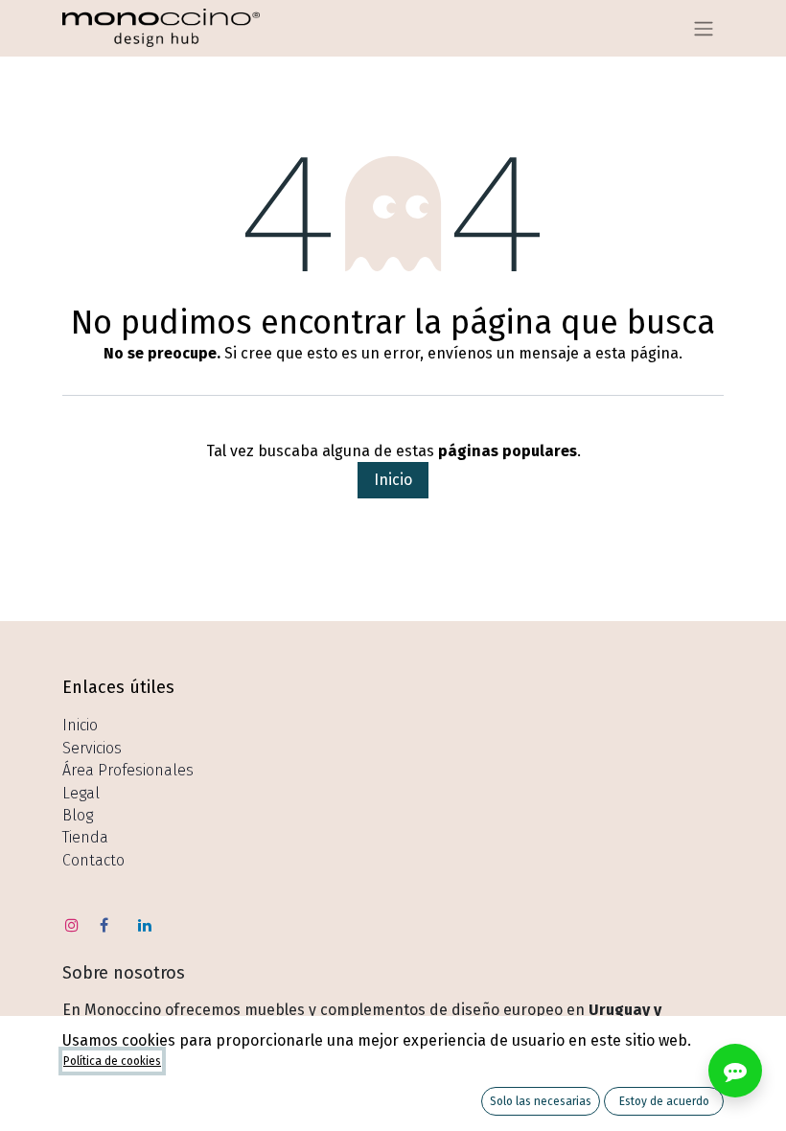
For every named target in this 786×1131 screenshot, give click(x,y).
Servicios (92, 748)
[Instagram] (72, 925)
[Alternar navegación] (703, 28)
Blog (77, 815)
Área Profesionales (128, 770)
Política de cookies (112, 1061)
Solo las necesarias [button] (540, 1101)
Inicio (393, 480)
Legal (81, 793)
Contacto (93, 860)
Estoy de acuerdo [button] (664, 1101)
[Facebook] (104, 925)
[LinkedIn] (144, 925)
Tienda (85, 837)
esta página (637, 353)
